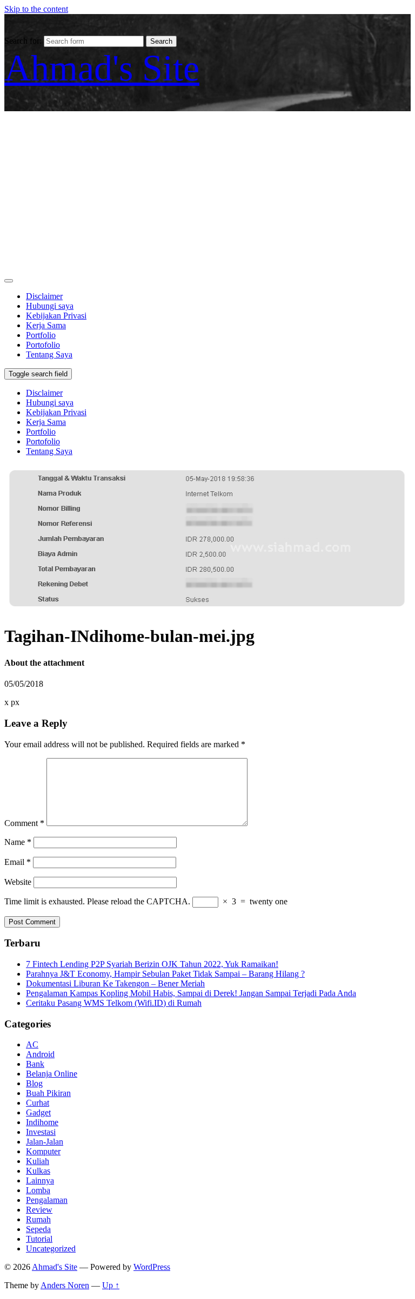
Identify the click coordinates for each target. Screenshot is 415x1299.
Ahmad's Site (101, 68)
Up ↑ (110, 1285)
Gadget (38, 1112)
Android (40, 1054)
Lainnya (40, 1180)
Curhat (37, 1102)
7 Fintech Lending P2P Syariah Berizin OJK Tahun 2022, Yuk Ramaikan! (152, 964)
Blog (34, 1083)
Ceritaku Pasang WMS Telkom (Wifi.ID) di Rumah (114, 1002)
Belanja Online (51, 1073)
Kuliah (37, 1161)
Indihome (42, 1122)
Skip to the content (36, 8)
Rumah (38, 1219)
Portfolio (41, 335)
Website (17, 882)
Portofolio (43, 344)
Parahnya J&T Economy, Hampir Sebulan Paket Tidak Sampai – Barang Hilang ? (165, 973)
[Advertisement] (207, 192)
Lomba (38, 1190)
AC (32, 1044)
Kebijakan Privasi (56, 315)
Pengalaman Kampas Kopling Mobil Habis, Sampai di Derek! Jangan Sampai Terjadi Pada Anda (191, 993)
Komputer (43, 1151)
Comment (24, 823)
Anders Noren (65, 1285)
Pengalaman (47, 1200)
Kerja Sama (46, 325)
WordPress (151, 1266)
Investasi (41, 1131)
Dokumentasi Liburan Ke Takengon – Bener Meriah (115, 983)
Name (17, 842)
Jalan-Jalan (44, 1141)
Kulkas (38, 1170)
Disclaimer (44, 296)
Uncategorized (51, 1248)
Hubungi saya (49, 305)
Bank (35, 1063)
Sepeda (38, 1229)
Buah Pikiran (48, 1093)
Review (39, 1209)
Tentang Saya (49, 354)
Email (17, 862)
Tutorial (39, 1238)
